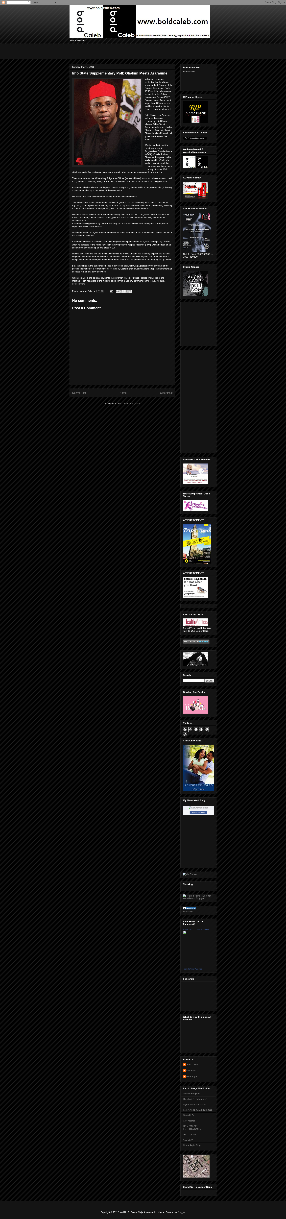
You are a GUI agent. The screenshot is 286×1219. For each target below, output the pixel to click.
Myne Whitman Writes (194, 1104)
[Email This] (117, 291)
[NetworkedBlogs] (198, 807)
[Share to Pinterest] (130, 291)
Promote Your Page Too (192, 969)
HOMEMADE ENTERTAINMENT (193, 1127)
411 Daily (188, 1139)
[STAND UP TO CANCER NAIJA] (193, 966)
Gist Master (189, 1120)
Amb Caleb (192, 1064)
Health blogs (188, 911)
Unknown (191, 1070)
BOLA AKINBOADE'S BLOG (197, 1110)
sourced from (78, 284)
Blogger (181, 1212)
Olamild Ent (189, 1115)
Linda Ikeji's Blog (192, 1145)
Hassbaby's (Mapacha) (195, 1099)
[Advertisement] (130, 51)
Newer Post (79, 392)
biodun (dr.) (192, 1076)
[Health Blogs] (189, 908)
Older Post (166, 392)
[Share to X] (123, 291)
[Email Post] (111, 291)
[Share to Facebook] (127, 291)
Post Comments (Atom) (129, 403)
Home (123, 392)
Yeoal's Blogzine (191, 1093)
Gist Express (189, 1134)
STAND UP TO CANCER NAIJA (196, 930)
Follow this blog (198, 812)
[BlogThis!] (120, 291)
